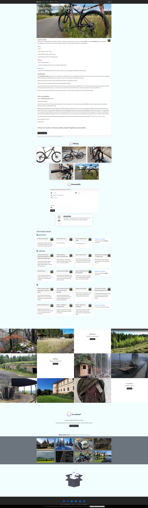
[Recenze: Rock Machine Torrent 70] (74, 20)
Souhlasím (92, 506)
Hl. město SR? (52, 205)
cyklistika (44, 39)
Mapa (52, 1)
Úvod (44, 1)
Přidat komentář (42, 133)
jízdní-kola (40, 39)
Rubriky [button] (47, 1)
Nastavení (102, 506)
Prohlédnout (55, 363)
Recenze (60, 136)
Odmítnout (97, 506)
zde (88, 506)
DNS (69, 504)
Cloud (39, 2)
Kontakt (56, 1)
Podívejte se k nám (74, 425)
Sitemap (85, 504)
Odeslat (52, 210)
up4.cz (74, 504)
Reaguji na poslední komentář (58, 195)
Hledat (109, 1)
